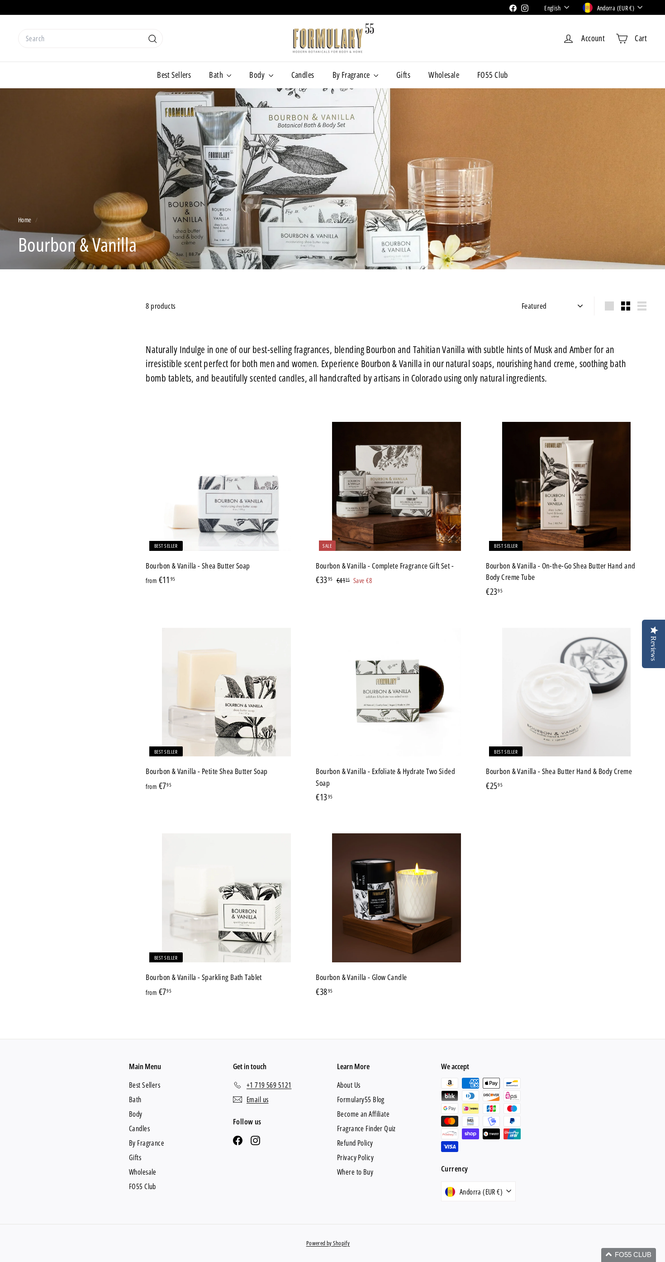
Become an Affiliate (363, 1114)
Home (25, 219)
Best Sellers (174, 74)
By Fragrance (352, 74)
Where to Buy (355, 1172)
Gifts (403, 74)
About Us (348, 1085)
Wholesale (443, 74)
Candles (302, 74)
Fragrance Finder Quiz (366, 1128)
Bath (216, 74)
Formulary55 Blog (361, 1099)
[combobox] (90, 38)
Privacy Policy (355, 1157)
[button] (628, 1255)
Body (257, 74)
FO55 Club (492, 74)
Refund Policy (355, 1143)
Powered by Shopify (328, 1243)
